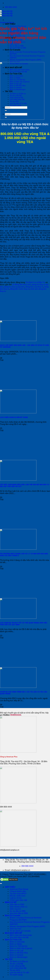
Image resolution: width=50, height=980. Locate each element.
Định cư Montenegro (18, 957)
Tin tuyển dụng (16, 975)
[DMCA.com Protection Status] (9, 881)
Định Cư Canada (12, 50)
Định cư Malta (16, 944)
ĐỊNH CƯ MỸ (11, 902)
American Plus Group (18, 26)
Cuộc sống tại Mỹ (17, 966)
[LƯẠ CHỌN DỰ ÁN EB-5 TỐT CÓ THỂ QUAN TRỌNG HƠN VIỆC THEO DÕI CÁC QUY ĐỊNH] (18, 618)
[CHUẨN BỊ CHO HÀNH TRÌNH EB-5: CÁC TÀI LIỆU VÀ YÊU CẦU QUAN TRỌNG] (18, 687)
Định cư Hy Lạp (16, 951)
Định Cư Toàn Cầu (13, 940)
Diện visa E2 (15, 909)
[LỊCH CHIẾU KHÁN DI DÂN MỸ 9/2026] (18, 413)
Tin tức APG (15, 970)
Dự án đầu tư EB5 (17, 46)
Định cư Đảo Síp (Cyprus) (21, 948)
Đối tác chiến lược (18, 896)
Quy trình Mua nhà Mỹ (19, 937)
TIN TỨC (9, 959)
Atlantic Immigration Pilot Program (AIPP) (25, 60)
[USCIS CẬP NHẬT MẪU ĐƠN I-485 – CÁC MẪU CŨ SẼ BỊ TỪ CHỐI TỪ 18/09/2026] (18, 340)
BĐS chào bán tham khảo (21, 935)
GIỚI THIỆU (10, 24)
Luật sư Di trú (15, 898)
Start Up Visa (15, 62)
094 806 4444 (27, 866)
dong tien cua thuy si (34, 287)
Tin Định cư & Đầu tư (19, 962)
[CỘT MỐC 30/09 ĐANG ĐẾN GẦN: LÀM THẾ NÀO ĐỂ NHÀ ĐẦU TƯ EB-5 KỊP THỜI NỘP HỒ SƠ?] (18, 480)
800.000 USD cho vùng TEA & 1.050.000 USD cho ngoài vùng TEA (25, 138)
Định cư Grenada (17, 942)
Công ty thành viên (18, 891)
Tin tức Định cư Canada (20, 931)
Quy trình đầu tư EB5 (18, 48)
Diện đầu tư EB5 (17, 904)
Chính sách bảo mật (18, 900)
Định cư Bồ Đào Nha (19, 953)
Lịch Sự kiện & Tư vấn (19, 972)
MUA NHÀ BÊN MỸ (13, 933)
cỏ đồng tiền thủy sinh (21, 285)
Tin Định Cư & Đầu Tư (7, 22)
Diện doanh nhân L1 (18, 907)
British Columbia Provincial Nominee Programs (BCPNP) (26, 919)
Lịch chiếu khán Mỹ (18, 968)
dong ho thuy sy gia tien (14, 287)
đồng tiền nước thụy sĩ (19, 289)
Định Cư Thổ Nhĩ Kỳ (18, 946)
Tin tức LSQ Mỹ (16, 964)
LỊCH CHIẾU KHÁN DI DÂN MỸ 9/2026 (14, 417)
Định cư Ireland (16, 955)
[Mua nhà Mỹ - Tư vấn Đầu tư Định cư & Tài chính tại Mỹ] (6, 13)
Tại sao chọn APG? (18, 894)
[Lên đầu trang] (1, 883)
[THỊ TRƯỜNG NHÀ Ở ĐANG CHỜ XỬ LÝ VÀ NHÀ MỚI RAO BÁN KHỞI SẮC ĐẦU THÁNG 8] (18, 549)
